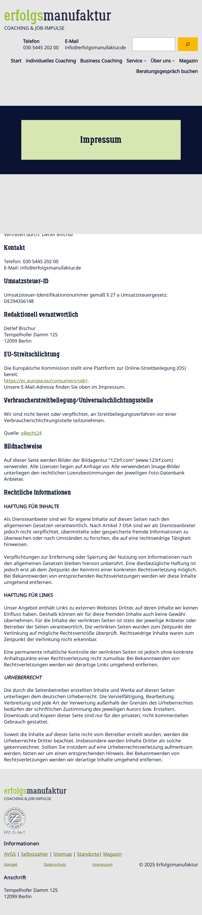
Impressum (102, 864)
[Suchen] (188, 44)
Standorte (88, 854)
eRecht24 (31, 433)
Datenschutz (55, 864)
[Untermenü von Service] (145, 60)
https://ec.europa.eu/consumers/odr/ (46, 380)
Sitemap (62, 854)
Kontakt (10, 864)
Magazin (112, 854)
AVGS (10, 854)
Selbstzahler (34, 854)
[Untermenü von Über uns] (173, 60)
